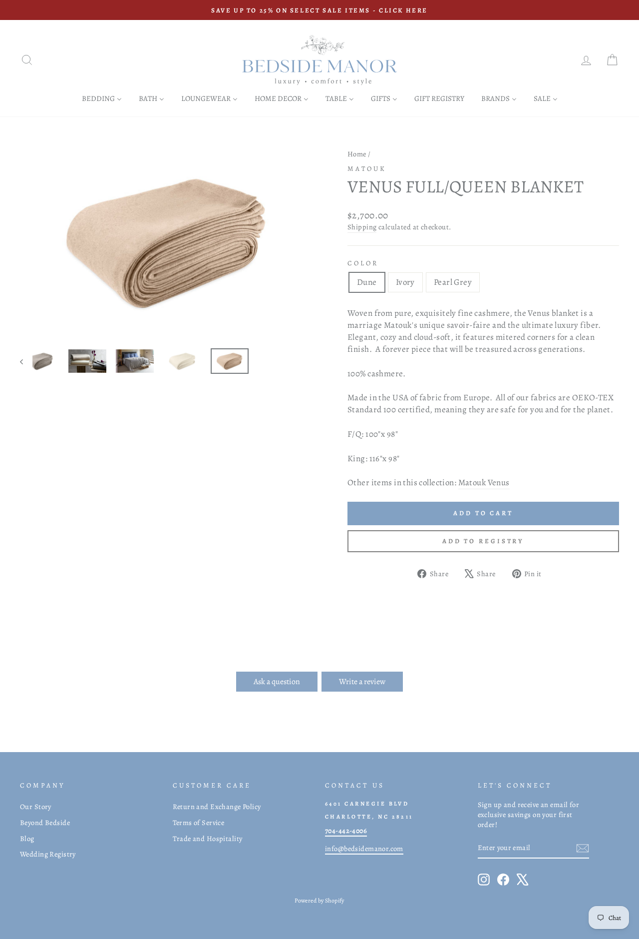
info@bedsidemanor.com (364, 849)
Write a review (362, 681)
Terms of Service (199, 823)
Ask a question (277, 681)
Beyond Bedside (45, 823)
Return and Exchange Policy (217, 807)
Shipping (361, 227)
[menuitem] (101, 98)
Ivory (405, 282)
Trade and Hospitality (208, 839)
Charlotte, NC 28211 (369, 817)
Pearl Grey (453, 282)
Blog (27, 839)
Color (362, 263)
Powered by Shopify (319, 901)
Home (356, 154)
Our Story (35, 807)
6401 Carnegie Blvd (367, 804)
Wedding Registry (48, 854)
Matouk (366, 168)
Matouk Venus (484, 482)
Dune (367, 282)
